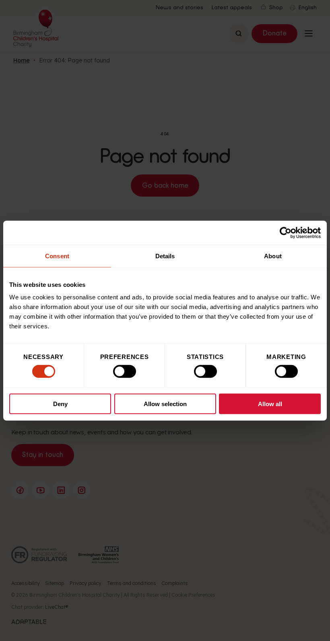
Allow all (270, 403)
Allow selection (165, 403)
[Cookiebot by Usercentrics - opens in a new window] (285, 232)
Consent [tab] (57, 255)
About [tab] (273, 255)
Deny (60, 403)
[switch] (124, 371)
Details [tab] (165, 255)
